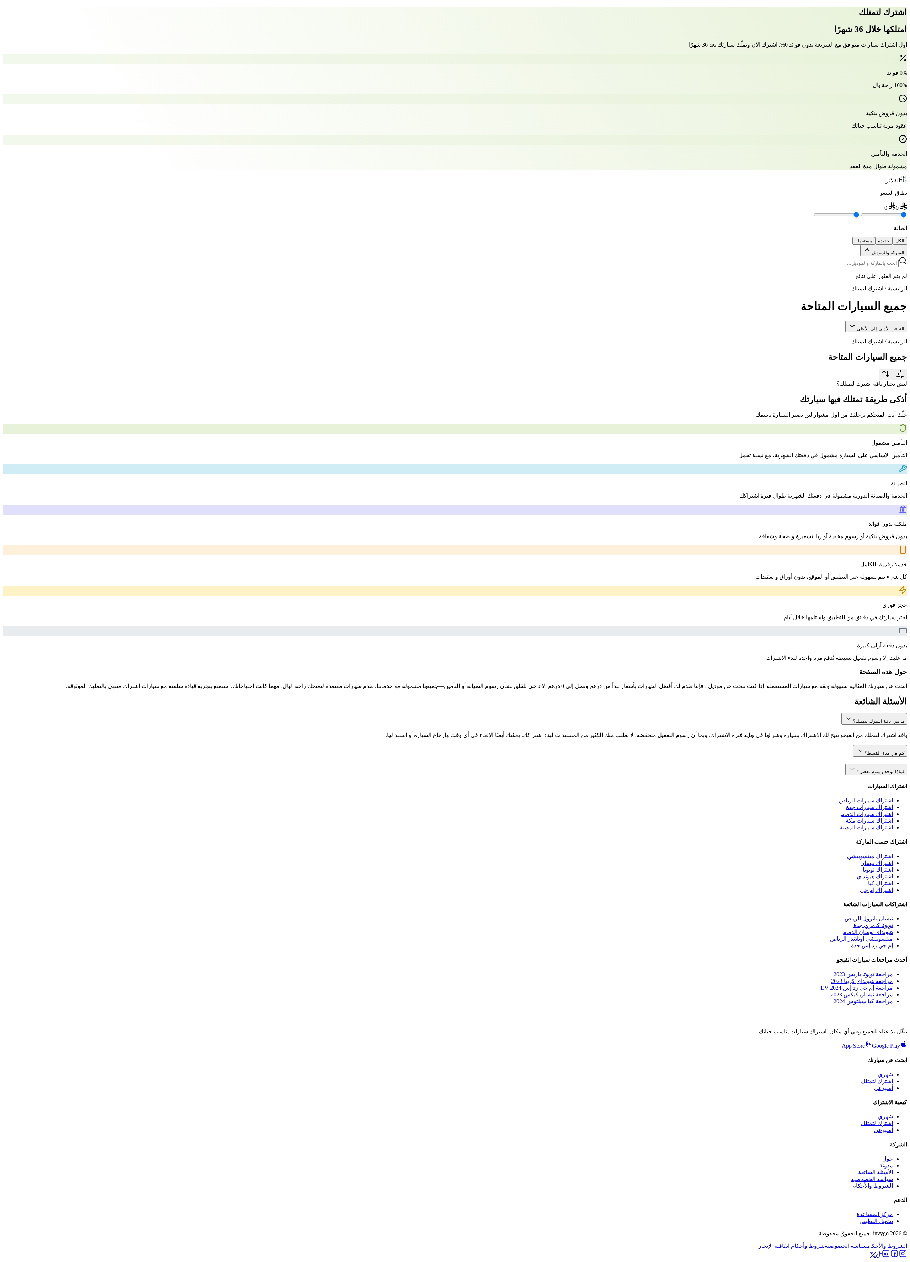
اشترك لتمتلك (877, 1081)
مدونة (886, 1165)
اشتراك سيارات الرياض (866, 800)
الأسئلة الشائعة (875, 1172)
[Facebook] (894, 1256)
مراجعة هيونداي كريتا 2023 (862, 981)
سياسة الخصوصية (872, 1179)
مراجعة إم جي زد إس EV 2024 (857, 988)
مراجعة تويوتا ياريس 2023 (863, 974)
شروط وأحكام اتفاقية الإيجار (792, 1246)
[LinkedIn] (886, 1256)
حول (887, 1159)
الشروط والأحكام (872, 1186)
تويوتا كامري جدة (873, 925)
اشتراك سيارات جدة (869, 807)
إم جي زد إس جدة (872, 945)
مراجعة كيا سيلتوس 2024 (863, 1001)
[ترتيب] (886, 374)
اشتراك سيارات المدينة (866, 827)
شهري (885, 1074)
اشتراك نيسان (876, 863)
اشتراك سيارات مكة (869, 821)
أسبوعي (883, 1088)
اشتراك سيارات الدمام (867, 814)
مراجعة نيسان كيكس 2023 (862, 994)
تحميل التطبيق (876, 1221)
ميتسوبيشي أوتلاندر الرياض (861, 939)
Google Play (886, 1046)
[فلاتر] (900, 374)
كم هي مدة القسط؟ (884, 753)
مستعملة (863, 241)
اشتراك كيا (880, 883)
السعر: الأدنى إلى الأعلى (880, 328)
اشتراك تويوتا (878, 870)
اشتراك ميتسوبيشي (870, 856)
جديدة (884, 241)
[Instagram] (903, 1256)
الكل (899, 241)
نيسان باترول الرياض (869, 918)
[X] (873, 1256)
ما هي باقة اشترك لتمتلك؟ (878, 721)
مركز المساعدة (875, 1214)
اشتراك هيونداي (875, 876)
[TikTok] (879, 1256)
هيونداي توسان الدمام (868, 932)
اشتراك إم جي (876, 890)
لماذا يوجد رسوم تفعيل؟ (880, 771)
